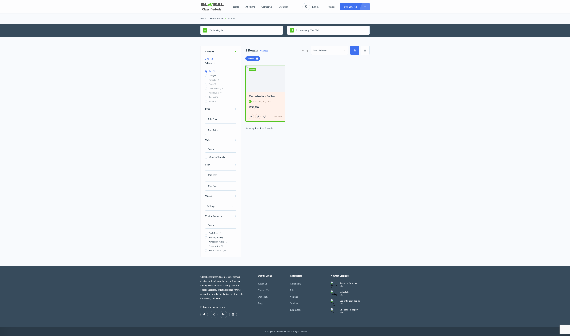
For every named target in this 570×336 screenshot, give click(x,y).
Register (331, 6)
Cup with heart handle (350, 301)
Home (236, 6)
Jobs (292, 290)
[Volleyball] (334, 293)
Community (295, 283)
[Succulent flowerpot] (334, 285)
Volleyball (344, 292)
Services (294, 303)
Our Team (283, 6)
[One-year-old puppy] (334, 311)
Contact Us (266, 6)
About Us (250, 6)
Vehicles (294, 296)
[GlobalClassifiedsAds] (212, 7)
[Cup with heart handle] (334, 302)
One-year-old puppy (349, 310)
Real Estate (295, 310)
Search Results (217, 18)
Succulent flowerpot (349, 283)
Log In (315, 6)
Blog (260, 303)
